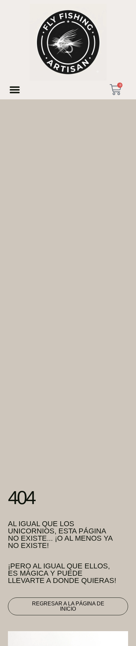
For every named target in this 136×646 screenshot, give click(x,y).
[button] (15, 89)
